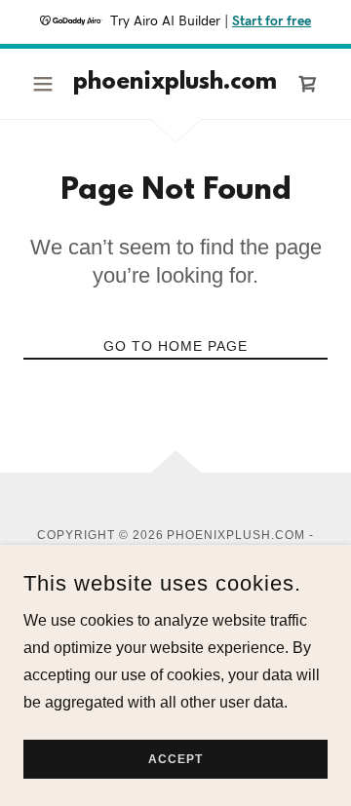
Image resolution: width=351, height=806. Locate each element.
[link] (175, 83)
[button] (46, 83)
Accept (175, 759)
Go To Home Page (175, 346)
